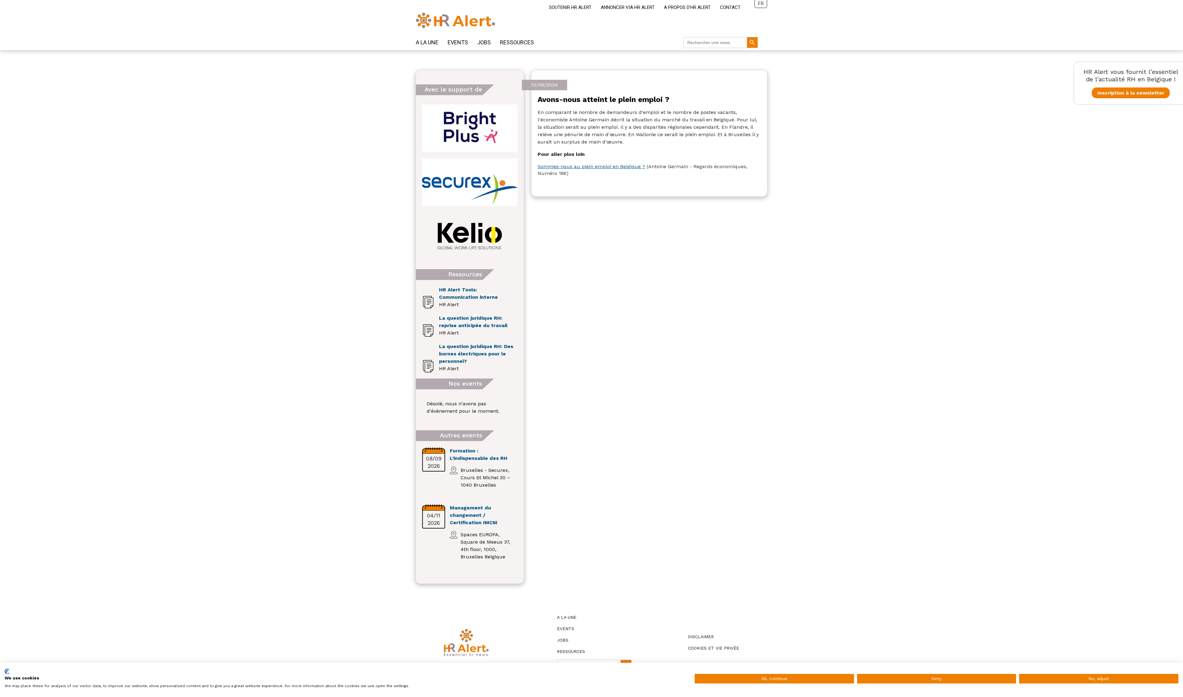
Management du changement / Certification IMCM (473, 515)
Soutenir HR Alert (570, 7)
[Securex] (470, 182)
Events (458, 42)
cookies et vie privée (713, 648)
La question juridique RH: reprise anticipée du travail (473, 321)
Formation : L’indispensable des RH (478, 454)
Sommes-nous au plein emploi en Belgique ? (591, 166)
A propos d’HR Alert (687, 7)
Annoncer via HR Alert (628, 7)
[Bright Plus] (470, 128)
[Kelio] (470, 236)
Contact (730, 7)
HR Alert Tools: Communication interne (468, 293)
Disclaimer (701, 636)
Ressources (517, 42)
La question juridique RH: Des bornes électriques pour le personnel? (476, 353)
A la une (427, 42)
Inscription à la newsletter (1130, 93)
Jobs (484, 42)
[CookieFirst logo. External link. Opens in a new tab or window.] (7, 671)
